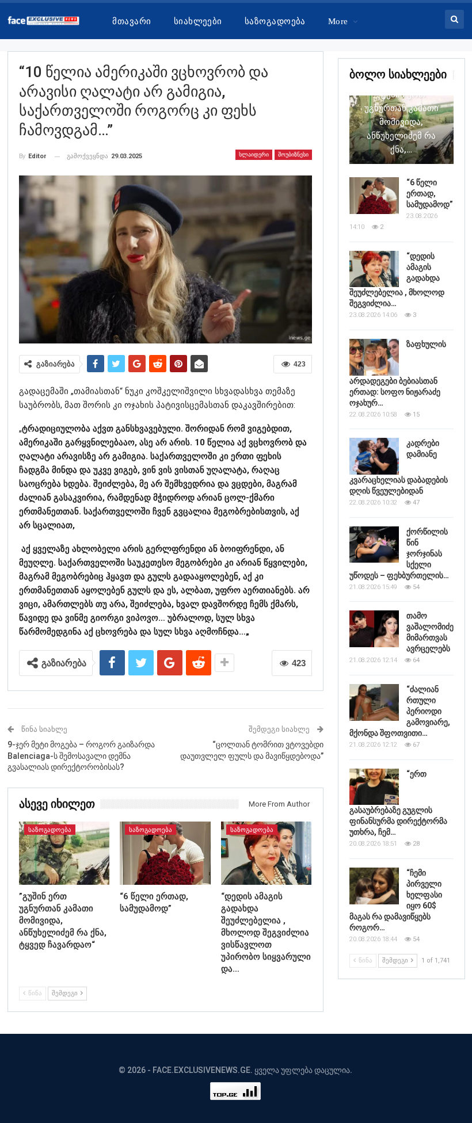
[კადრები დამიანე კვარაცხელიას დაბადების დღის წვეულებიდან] (374, 456)
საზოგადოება (275, 21)
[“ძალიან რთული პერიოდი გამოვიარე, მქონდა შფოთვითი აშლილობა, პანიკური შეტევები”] (374, 702)
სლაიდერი (254, 154)
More (338, 21)
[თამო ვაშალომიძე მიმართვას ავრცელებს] (374, 628)
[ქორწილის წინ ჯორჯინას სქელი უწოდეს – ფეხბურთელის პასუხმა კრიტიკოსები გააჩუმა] (374, 544)
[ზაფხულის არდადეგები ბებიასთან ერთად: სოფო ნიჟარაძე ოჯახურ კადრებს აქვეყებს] (374, 357)
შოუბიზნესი (293, 154)
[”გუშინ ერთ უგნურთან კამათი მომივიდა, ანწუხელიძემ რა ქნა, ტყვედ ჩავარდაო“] (64, 853)
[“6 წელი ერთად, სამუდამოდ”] (165, 853)
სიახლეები (198, 21)
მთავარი (131, 21)
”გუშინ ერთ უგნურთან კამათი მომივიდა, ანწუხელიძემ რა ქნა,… (401, 122)
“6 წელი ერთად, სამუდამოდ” (429, 193)
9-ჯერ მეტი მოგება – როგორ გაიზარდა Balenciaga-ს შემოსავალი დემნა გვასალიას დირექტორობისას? (81, 755)
